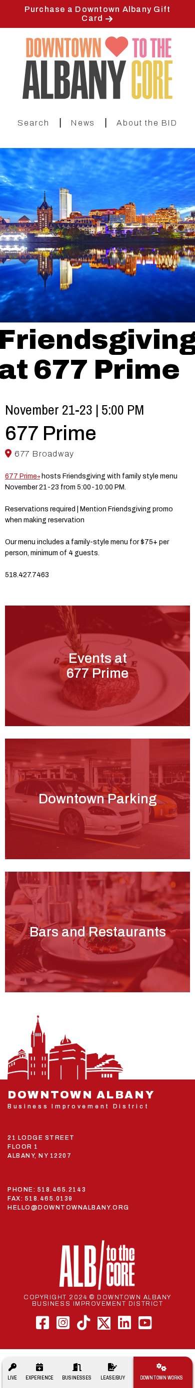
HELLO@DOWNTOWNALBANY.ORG (69, 1207)
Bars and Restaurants (98, 932)
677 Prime (21, 476)
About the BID (147, 123)
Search (34, 123)
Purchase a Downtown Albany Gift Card (97, 13)
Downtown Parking (97, 798)
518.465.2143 (62, 1189)
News (83, 123)
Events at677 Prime (97, 666)
